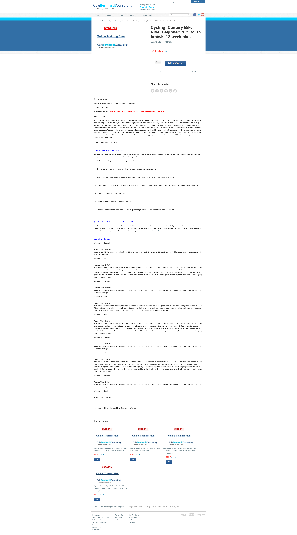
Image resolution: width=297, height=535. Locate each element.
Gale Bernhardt (161, 41)
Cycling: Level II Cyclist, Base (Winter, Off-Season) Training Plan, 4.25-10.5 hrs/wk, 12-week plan (110, 488)
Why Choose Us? (135, 517)
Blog (121, 15)
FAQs (131, 520)
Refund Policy (97, 520)
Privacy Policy (97, 525)
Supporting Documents (100, 517)
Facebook (118, 517)
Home (98, 15)
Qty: (152, 61)
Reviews (132, 522)
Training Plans (147, 15)
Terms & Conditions (99, 522)
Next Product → (197, 72)
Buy (97, 459)
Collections (104, 21)
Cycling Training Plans (117, 21)
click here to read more (147, 10)
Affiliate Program (98, 527)
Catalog (110, 15)
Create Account (183, 2)
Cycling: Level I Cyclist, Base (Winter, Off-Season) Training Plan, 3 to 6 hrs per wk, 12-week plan (182, 450)
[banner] (112, 6)
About (132, 15)
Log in (173, 2)
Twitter (117, 520)
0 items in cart (197, 1)
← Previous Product (158, 72)
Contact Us (96, 530)
